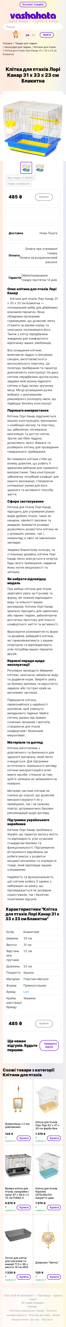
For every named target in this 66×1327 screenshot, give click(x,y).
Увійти (47, 34)
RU (33, 35)
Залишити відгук (50, 1045)
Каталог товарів (33, 4)
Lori (26, 992)
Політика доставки (40, 1315)
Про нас (34, 1319)
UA (27, 35)
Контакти (47, 1319)
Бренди (32, 1306)
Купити (43, 196)
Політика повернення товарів (27, 1310)
